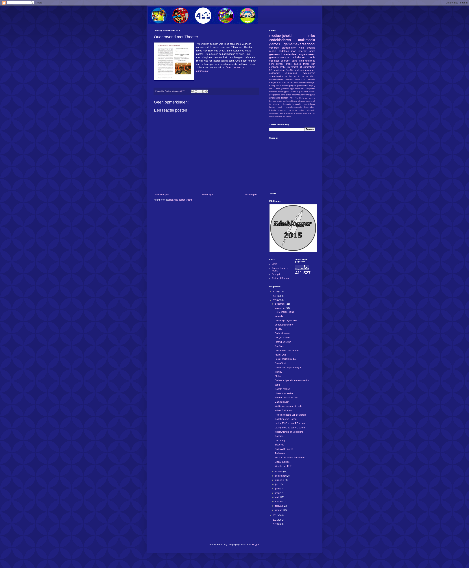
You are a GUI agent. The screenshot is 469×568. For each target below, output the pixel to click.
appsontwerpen (297, 88)
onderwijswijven (289, 85)
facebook (294, 91)
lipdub (288, 95)
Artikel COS (280, 355)
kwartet (272, 107)
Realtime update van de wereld (290, 415)
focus (296, 82)
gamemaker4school (299, 44)
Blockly (278, 329)
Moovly (278, 372)
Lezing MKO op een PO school (290, 423)
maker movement (289, 67)
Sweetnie (279, 444)
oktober (279, 471)
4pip (301, 47)
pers (271, 64)
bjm (313, 64)
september (280, 476)
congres (274, 47)
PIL (296, 98)
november (280, 308)
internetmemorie (307, 61)
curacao (304, 76)
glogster (301, 101)
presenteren (302, 85)
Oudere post (251, 194)
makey (272, 85)
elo (305, 79)
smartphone (274, 98)
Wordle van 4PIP (283, 466)
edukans (287, 101)
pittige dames (293, 64)
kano (283, 95)
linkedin (272, 110)
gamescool (275, 54)
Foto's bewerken (283, 342)
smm (312, 50)
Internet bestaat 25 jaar (286, 397)
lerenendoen (309, 107)
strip (305, 113)
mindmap (282, 110)
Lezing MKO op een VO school (290, 427)
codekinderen (280, 40)
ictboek (296, 70)
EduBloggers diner (284, 324)
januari (279, 510)
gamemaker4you (279, 57)
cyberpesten (309, 73)
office (278, 85)
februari (279, 506)
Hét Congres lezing (284, 312)
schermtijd (311, 110)
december (280, 304)
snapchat (298, 113)
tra (286, 76)
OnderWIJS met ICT (284, 449)
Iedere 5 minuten (283, 410)
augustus (280, 480)
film (291, 82)
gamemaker (289, 47)
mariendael (289, 54)
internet (302, 50)
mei (277, 493)
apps (294, 61)
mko (311, 36)
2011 (275, 520)
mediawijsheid (280, 36)
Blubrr (278, 376)
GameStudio (281, 363)
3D (270, 70)
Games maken (282, 402)
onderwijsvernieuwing (301, 95)
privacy (279, 64)
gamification (279, 70)
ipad (293, 50)
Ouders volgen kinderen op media (292, 380)
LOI (300, 67)
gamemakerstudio (307, 91)
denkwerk (274, 67)
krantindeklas (309, 104)
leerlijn (280, 107)
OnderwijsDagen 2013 (286, 320)
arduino (312, 98)
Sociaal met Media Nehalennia (290, 457)
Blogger (255, 544)
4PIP (274, 264)
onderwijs (289, 79)
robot (302, 110)
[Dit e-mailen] (192, 91)
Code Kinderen (282, 333)
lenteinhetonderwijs (294, 107)
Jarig (277, 385)
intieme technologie (282, 104)
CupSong (279, 346)
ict (270, 104)
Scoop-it (276, 274)
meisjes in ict (275, 82)
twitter (306, 64)
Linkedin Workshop (284, 393)
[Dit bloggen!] (196, 91)
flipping (294, 101)
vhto (291, 98)
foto (290, 76)
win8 (278, 88)
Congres (279, 436)
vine (309, 113)
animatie (285, 61)
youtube (285, 88)
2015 (275, 291)
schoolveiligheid (276, 113)
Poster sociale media (285, 359)
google (297, 76)
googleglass (274, 95)
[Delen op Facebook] (203, 91)
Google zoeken (282, 337)
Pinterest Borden (280, 278)
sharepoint (288, 113)
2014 (275, 296)
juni (277, 488)
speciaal (274, 60)
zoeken (289, 116)
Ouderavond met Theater (287, 350)
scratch (298, 79)
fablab (312, 76)
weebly (279, 116)
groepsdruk (310, 101)
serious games (307, 70)
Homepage (207, 194)
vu (288, 82)
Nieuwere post (162, 194)
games (274, 44)
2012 (275, 515)
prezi (284, 82)
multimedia (306, 40)
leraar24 (311, 79)
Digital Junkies (282, 462)
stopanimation (276, 76)
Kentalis (279, 316)
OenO (289, 70)
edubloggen (283, 91)
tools (312, 57)
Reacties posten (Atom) (181, 200)
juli (277, 484)
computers (310, 88)
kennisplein (297, 104)
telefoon (284, 98)
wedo (271, 88)
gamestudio (309, 67)
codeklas (284, 50)
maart (278, 501)
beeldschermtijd (275, 101)
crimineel (273, 91)
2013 (275, 300)
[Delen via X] (199, 91)
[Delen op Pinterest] (206, 91)
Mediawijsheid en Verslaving (289, 432)
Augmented (291, 73)
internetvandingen (307, 82)
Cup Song (280, 440)
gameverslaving (276, 79)
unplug (312, 85)
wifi (284, 116)
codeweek (274, 73)
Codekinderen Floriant (286, 419)
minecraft (293, 110)
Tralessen (280, 453)
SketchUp (303, 98)
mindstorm (299, 57)
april (277, 497)
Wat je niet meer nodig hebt (288, 406)
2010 (275, 524)
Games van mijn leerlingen (288, 367)
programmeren (306, 54)
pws (313, 95)
